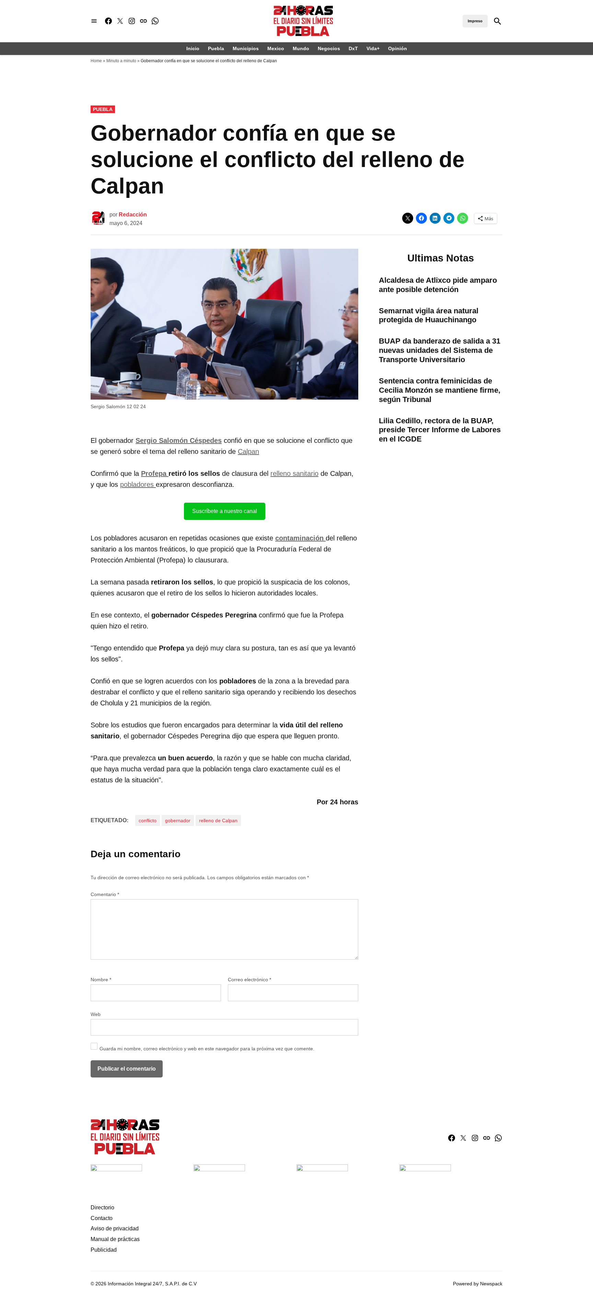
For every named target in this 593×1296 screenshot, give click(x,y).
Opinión (397, 48)
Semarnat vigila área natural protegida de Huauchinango (428, 315)
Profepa (154, 473)
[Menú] (94, 21)
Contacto (102, 1218)
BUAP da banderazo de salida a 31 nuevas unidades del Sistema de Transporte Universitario (439, 350)
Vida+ (373, 48)
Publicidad (104, 1250)
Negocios (329, 48)
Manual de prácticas (115, 1239)
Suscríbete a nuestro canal (224, 511)
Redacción (133, 214)
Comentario (105, 894)
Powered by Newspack (477, 1283)
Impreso (475, 21)
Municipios (246, 48)
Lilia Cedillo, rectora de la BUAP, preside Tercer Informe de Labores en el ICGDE (440, 430)
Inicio (192, 48)
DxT (353, 48)
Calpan (248, 451)
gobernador (177, 820)
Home (96, 60)
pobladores (138, 484)
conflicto (147, 820)
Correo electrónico (249, 979)
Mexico (275, 48)
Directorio (102, 1207)
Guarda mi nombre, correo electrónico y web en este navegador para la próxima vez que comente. (207, 1048)
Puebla (216, 48)
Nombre (101, 979)
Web (96, 1014)
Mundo (301, 48)
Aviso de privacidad (115, 1228)
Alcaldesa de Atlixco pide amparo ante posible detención (438, 285)
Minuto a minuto (121, 60)
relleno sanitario (294, 473)
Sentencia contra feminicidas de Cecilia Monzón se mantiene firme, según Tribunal (439, 390)
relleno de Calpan (218, 820)
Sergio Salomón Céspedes (179, 440)
